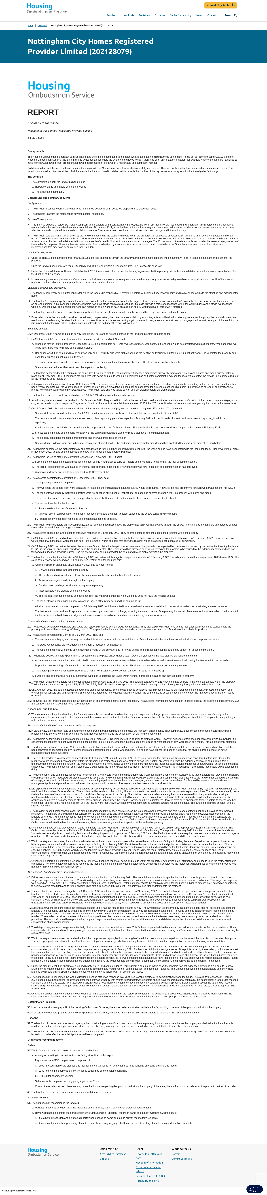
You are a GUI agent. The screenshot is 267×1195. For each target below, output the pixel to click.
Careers (176, 1154)
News (199, 15)
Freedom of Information (149, 1162)
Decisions (144, 15)
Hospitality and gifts (147, 1180)
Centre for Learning (180, 15)
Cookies (104, 1158)
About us (160, 15)
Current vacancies (182, 1158)
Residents (112, 15)
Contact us (213, 15)
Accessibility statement (113, 1154)
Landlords (128, 15)
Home (30, 25)
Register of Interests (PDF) (150, 1176)
